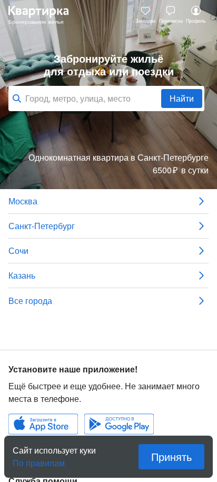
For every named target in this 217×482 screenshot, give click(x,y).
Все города (30, 300)
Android (119, 424)
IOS (43, 424)
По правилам (39, 459)
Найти (182, 98)
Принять (171, 456)
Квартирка (43, 14)
